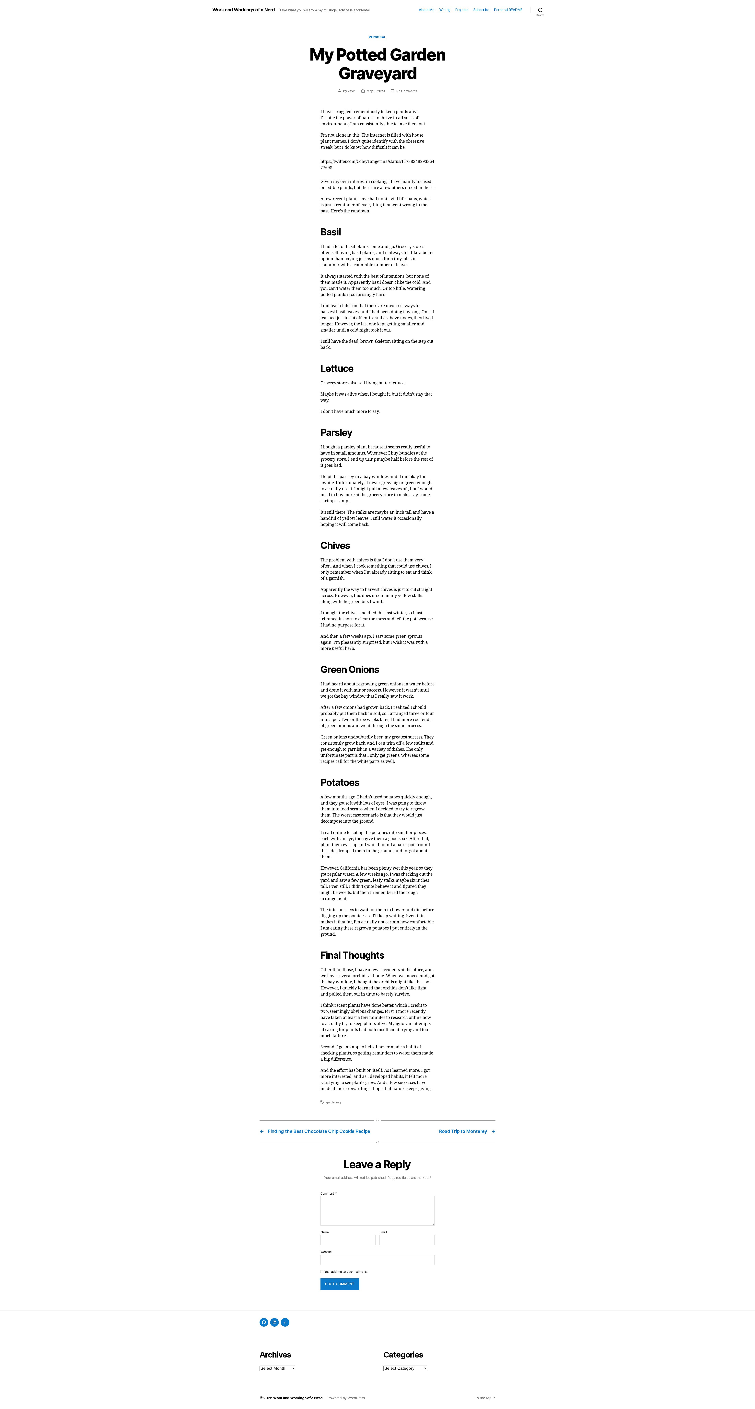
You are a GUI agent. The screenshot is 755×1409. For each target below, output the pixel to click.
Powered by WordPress (346, 1398)
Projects (462, 10)
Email (383, 1232)
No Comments (406, 91)
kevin (351, 91)
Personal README (508, 10)
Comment (328, 1193)
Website (326, 1252)
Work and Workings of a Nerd (243, 9)
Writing (444, 10)
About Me (426, 10)
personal (377, 37)
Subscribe (481, 10)
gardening (333, 1102)
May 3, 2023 (376, 91)
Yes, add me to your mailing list (345, 1272)
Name (324, 1232)
